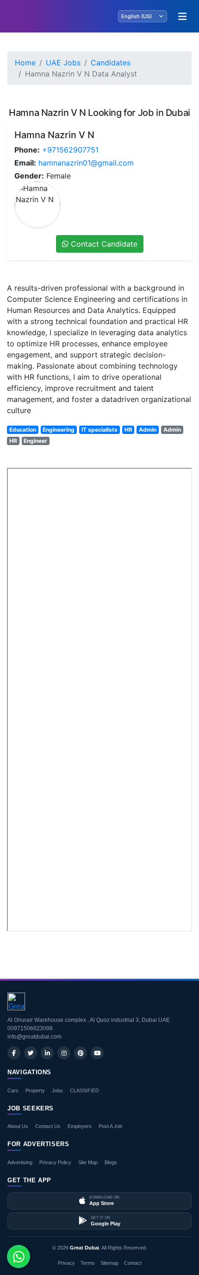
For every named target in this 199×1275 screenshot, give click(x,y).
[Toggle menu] (182, 16)
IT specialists (99, 429)
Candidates (111, 62)
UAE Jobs (63, 62)
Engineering (59, 429)
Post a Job (110, 1126)
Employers (80, 1126)
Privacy (66, 1263)
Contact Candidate (102, 244)
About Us (17, 1126)
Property (35, 1090)
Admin (147, 429)
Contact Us (48, 1126)
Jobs (57, 1090)
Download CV (161, 944)
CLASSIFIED (84, 1090)
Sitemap (109, 1263)
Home (25, 62)
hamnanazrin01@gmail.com (86, 162)
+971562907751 (70, 149)
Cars (13, 1090)
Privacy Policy (55, 1162)
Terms (88, 1263)
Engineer (35, 440)
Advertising (19, 1162)
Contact (133, 1263)
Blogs (111, 1162)
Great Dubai (84, 1247)
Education (22, 429)
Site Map (88, 1162)
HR (128, 429)
